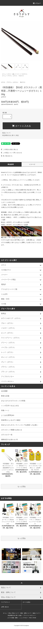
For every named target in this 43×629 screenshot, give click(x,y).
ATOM (34, 617)
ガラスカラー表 (6, 435)
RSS (30, 617)
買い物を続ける (7, 156)
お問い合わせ (5, 607)
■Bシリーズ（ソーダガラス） (20, 74)
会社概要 (4, 391)
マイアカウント (5, 602)
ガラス (9, 74)
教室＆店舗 (5, 396)
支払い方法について (13, 613)
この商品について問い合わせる (12, 152)
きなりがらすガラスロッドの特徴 (13, 401)
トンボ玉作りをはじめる (10, 405)
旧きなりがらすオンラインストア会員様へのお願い (19, 425)
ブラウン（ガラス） (12, 75)
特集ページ (5, 410)
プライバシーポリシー (29, 615)
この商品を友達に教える (10, 149)
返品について (6, 133)
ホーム (4, 74)
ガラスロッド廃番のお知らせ (11, 430)
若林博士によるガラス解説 (10, 420)
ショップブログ (23, 617)
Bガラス (21, 75)
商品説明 (11, 164)
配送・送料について (26, 613)
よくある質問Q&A (7, 415)
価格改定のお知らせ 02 (9, 439)
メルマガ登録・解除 (12, 617)
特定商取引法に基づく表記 (10, 135)
